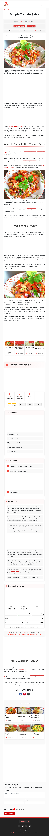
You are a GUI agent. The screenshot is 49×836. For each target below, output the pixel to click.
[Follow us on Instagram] (26, 826)
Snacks (31, 342)
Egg (42, 725)
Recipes (10, 9)
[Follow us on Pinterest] (23, 826)
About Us (29, 832)
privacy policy (34, 30)
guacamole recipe (23, 669)
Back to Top (25, 821)
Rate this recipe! (8, 809)
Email (27, 800)
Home (5, 9)
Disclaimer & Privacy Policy (18, 832)
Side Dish (38, 634)
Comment (7, 790)
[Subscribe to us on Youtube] (30, 826)
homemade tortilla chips (29, 160)
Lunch (18, 634)
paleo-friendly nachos (30, 151)
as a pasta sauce (31, 208)
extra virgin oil (15, 571)
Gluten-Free (13, 634)
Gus (19, 21)
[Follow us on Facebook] (19, 826)
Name (6, 800)
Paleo (12, 342)
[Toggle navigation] (43, 4)
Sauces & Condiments (19, 9)
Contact (36, 832)
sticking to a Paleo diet (15, 126)
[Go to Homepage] (6, 3)
